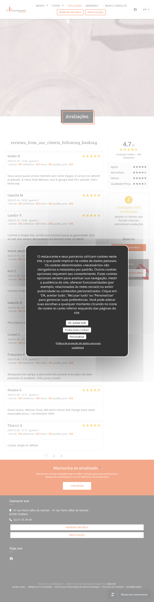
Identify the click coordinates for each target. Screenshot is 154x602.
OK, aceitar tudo (77, 322)
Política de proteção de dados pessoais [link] (78, 343)
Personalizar (77, 336)
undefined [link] (78, 347)
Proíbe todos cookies (77, 329)
